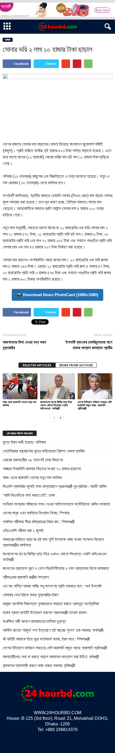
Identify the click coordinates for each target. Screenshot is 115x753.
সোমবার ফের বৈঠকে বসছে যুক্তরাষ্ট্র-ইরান (30, 595)
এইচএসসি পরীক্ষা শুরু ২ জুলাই (23, 530)
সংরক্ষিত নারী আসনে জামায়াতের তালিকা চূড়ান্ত (34, 621)
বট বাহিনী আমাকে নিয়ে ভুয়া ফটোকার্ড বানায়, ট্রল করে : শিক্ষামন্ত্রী (46, 639)
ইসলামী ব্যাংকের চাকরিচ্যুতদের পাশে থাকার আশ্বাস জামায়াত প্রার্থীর (89, 344)
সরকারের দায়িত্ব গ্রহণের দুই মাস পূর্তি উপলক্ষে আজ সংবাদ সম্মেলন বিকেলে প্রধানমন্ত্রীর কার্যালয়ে (53, 542)
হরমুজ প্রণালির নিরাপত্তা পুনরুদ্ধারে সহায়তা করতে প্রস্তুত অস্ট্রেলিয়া (51, 603)
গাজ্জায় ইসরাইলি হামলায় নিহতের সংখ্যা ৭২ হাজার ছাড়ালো (42, 468)
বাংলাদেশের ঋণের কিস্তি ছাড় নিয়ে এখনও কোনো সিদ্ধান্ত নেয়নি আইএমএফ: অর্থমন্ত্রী (56, 405)
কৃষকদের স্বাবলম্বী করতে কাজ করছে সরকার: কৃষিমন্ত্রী (39, 665)
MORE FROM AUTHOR (76, 365)
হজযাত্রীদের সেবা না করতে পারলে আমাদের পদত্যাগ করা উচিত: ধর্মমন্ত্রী (51, 656)
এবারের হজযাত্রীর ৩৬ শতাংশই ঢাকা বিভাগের (33, 460)
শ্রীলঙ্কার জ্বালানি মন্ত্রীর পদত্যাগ (26, 577)
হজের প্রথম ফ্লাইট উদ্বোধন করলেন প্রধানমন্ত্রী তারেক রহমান (45, 612)
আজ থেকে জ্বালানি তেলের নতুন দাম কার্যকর (19, 403)
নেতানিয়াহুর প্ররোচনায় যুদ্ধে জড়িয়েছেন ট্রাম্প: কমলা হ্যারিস (44, 451)
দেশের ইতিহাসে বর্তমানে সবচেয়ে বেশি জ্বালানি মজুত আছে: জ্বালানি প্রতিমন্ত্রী (95, 405)
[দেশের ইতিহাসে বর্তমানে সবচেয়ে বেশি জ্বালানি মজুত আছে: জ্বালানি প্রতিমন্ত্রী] (95, 386)
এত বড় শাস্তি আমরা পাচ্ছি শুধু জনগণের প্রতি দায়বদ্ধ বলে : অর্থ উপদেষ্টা (52, 586)
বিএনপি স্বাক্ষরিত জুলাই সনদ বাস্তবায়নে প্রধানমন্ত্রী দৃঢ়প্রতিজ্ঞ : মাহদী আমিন (55, 486)
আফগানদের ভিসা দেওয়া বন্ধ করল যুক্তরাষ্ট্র (24, 344)
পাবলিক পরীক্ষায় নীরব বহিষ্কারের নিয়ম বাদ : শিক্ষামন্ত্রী (39, 521)
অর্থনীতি (8, 40)
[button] (107, 27)
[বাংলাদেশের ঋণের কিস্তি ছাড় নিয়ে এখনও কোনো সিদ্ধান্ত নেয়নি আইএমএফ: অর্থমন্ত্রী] (57, 386)
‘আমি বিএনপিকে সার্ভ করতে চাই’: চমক (29, 495)
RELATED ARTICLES (37, 365)
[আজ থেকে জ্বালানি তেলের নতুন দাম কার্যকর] (20, 386)
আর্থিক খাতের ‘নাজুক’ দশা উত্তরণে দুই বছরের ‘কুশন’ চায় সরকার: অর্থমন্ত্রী (53, 630)
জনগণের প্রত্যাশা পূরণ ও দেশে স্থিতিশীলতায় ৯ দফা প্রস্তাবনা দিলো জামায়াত (56, 568)
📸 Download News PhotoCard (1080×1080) (57, 294)
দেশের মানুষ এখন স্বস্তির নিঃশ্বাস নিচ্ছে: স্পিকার (36, 513)
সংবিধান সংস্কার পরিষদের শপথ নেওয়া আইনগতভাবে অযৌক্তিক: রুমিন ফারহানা (56, 504)
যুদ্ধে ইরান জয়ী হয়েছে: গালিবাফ (24, 442)
